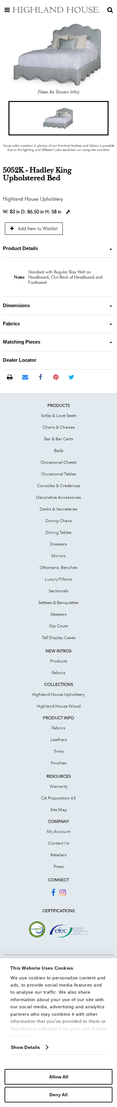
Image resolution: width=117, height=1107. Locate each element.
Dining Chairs (59, 520)
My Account (58, 831)
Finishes (58, 762)
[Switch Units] (68, 211)
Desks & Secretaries (58, 508)
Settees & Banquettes (58, 602)
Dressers (58, 544)
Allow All (58, 1076)
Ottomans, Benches (58, 567)
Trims (59, 751)
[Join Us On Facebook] (53, 893)
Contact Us (58, 843)
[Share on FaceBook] (40, 377)
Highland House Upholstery (58, 694)
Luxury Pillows (58, 579)
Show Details (25, 1047)
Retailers (58, 854)
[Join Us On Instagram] (62, 893)
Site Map (58, 809)
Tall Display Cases (58, 637)
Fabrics (58, 672)
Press (59, 866)
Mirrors (58, 555)
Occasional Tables (58, 473)
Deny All (58, 1094)
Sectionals (58, 590)
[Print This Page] (9, 377)
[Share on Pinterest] (55, 377)
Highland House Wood (59, 706)
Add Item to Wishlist (37, 228)
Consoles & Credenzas (58, 485)
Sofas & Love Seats (58, 415)
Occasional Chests (58, 462)
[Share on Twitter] (71, 377)
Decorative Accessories (58, 497)
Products (58, 660)
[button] (58, 118)
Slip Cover (58, 625)
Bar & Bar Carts (58, 438)
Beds (58, 450)
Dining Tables (59, 532)
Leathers (58, 739)
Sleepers (58, 614)
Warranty (59, 786)
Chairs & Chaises (59, 427)
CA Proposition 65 (58, 797)
